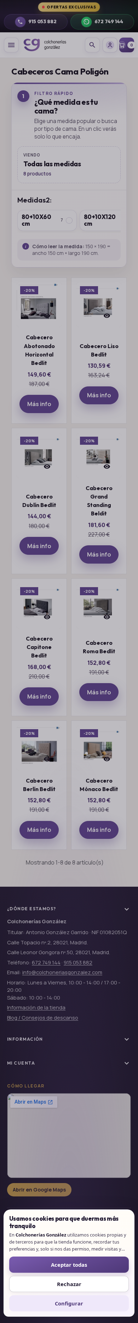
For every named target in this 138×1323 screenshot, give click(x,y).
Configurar (69, 1303)
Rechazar (69, 1283)
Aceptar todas (69, 1264)
